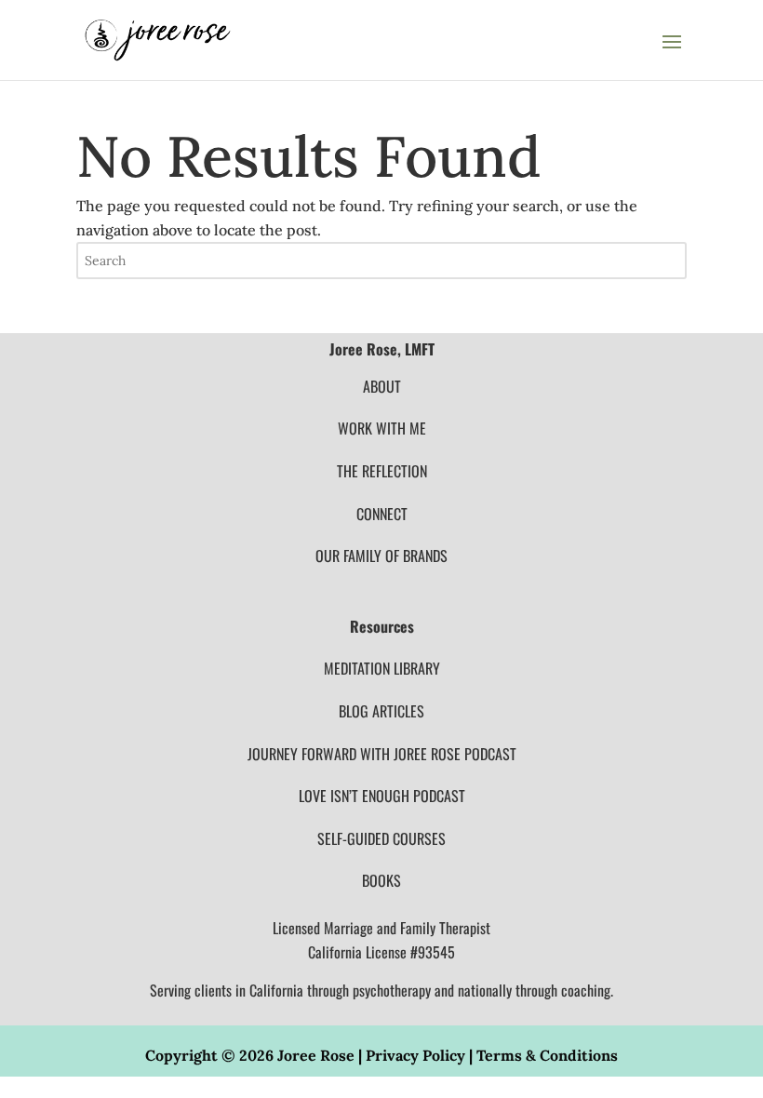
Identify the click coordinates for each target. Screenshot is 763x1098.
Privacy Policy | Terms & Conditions (492, 1055)
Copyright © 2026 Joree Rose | (255, 1055)
